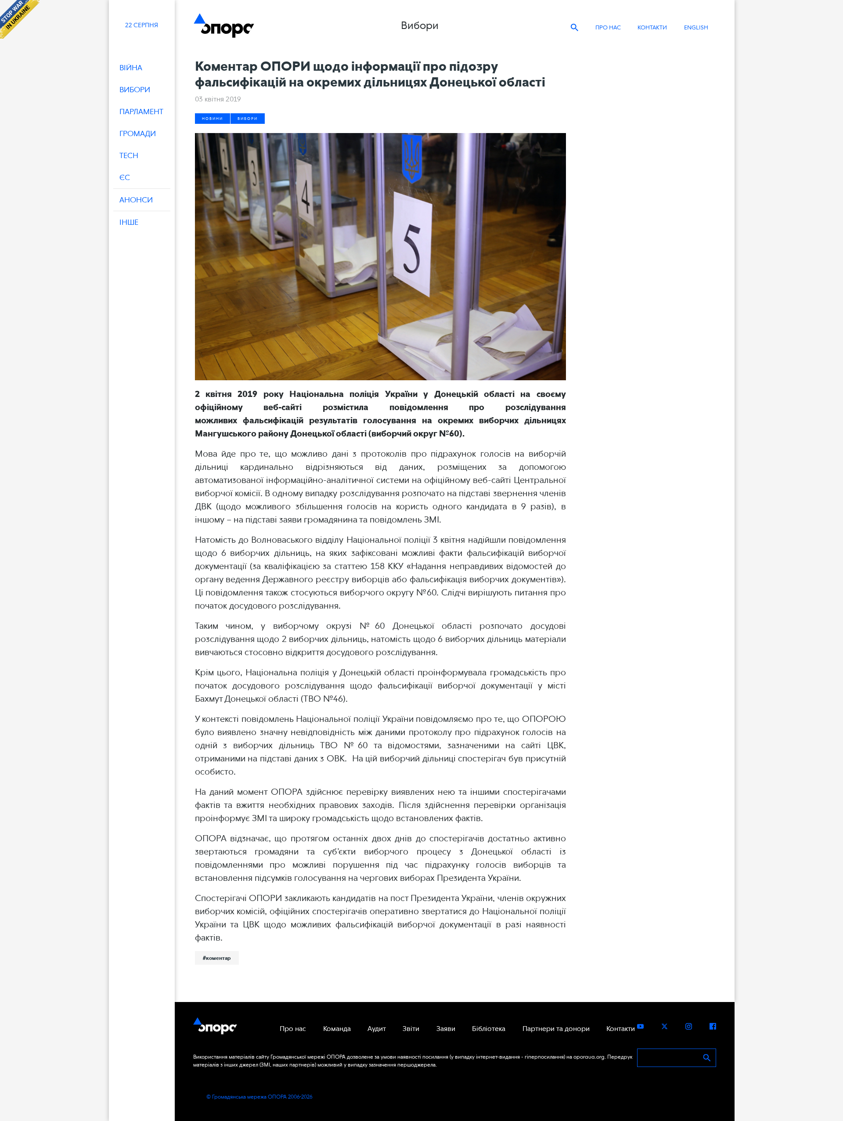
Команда (337, 1028)
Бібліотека (488, 1028)
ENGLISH (696, 27)
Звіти (411, 1028)
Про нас (608, 27)
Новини (212, 118)
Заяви (445, 1028)
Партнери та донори (556, 1028)
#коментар (217, 958)
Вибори (248, 118)
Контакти (652, 27)
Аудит (376, 1028)
